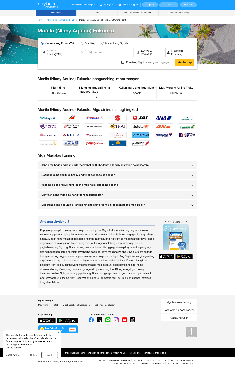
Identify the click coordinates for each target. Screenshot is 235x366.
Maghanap (184, 62)
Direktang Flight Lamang (148, 62)
